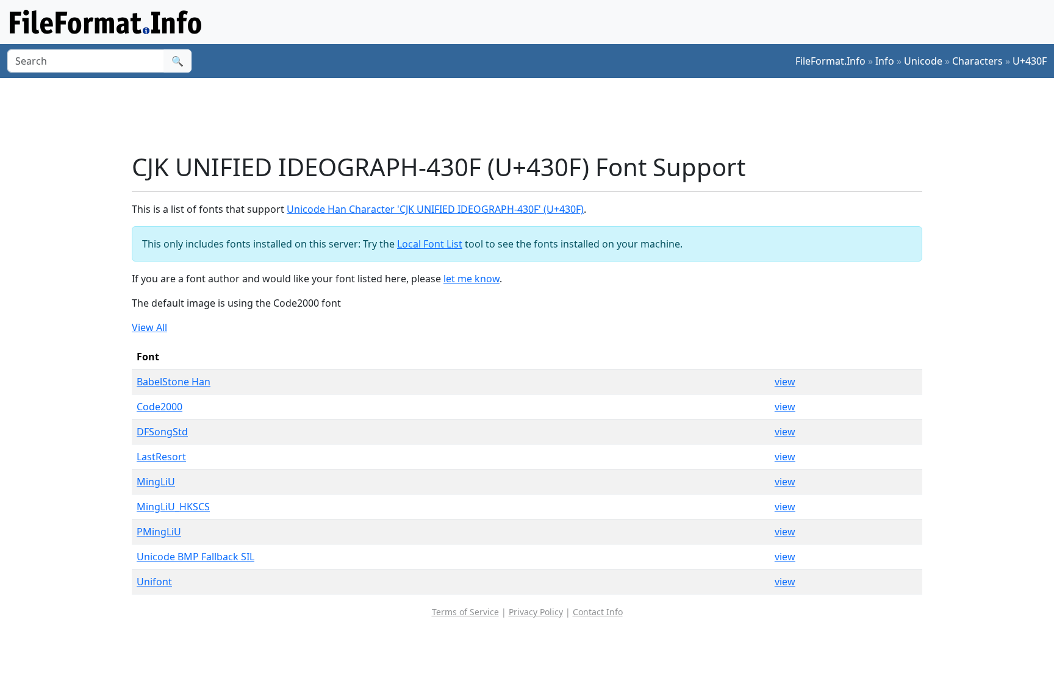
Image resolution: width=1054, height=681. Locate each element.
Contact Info (598, 612)
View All (149, 327)
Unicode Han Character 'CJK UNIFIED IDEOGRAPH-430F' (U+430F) (435, 209)
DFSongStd (162, 431)
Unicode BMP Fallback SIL (195, 556)
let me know (471, 278)
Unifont (154, 581)
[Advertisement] (534, 115)
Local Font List (429, 244)
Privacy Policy (536, 612)
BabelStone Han (173, 381)
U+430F (1030, 61)
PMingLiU (159, 531)
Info (884, 61)
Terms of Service (465, 612)
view (785, 381)
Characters (977, 61)
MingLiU (156, 481)
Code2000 (159, 406)
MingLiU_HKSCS (173, 506)
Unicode (923, 61)
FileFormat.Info (830, 61)
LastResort (161, 456)
